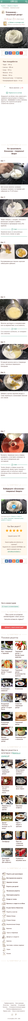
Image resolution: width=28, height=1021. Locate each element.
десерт (5, 518)
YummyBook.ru (14, 1)
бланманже (10, 518)
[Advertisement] (14, 122)
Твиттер (17, 53)
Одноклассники (13, 53)
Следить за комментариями (11, 606)
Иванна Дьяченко (14, 88)
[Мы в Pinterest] (16, 1015)
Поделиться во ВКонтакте (6, 53)
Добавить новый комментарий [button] (14, 627)
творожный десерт (18, 518)
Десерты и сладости (16, 516)
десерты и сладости (6, 520)
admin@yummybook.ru (14, 551)
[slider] (7, 512)
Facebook (10, 53)
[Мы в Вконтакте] (12, 1015)
